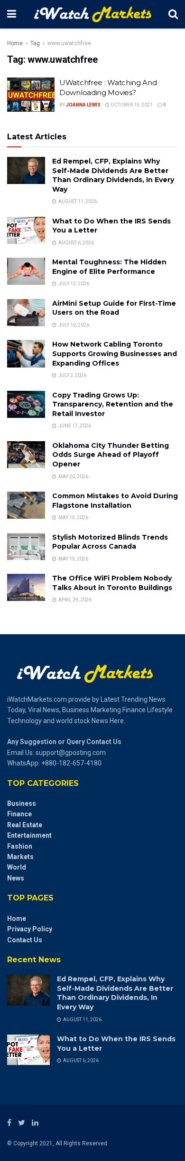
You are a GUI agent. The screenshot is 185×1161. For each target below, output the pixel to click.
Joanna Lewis (83, 104)
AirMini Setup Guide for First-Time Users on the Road (114, 308)
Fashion (19, 846)
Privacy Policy (29, 929)
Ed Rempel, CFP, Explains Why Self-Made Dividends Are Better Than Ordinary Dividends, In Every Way (113, 175)
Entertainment (29, 835)
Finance (19, 814)
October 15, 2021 (131, 104)
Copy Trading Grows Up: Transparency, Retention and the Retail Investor (112, 404)
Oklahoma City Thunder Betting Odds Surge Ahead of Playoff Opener (110, 454)
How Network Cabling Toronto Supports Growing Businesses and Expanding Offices (114, 353)
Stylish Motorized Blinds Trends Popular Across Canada (110, 542)
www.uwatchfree (69, 43)
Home (15, 43)
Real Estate (24, 825)
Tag (35, 43)
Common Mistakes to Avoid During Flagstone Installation (115, 501)
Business (21, 803)
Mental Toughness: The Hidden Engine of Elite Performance (109, 267)
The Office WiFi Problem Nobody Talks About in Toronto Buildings (112, 583)
